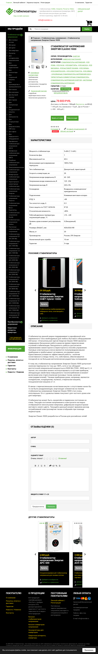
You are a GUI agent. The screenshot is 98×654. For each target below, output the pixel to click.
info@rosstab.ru (61, 93)
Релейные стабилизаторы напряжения (14, 162)
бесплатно (80, 104)
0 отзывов (54, 129)
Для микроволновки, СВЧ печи (14, 126)
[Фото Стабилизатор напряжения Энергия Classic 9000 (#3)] (43, 67)
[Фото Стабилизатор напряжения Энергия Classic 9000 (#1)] (33, 67)
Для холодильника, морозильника (14, 58)
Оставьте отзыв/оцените (76, 129)
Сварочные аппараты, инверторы (12, 330)
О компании (79, 2)
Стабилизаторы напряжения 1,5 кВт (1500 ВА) (14, 251)
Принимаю (88, 650)
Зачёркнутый (45, 466)
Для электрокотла (13, 116)
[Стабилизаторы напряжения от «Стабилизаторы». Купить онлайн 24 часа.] (21, 9)
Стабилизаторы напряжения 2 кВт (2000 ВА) (14, 258)
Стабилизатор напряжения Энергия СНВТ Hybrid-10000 (51, 296)
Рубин (72, 9)
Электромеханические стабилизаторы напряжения (16, 170)
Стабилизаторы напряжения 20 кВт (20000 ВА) (14, 315)
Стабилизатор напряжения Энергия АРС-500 (51, 560)
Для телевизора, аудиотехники (13, 65)
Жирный (35, 466)
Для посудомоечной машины (14, 110)
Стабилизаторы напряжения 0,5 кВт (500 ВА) (14, 236)
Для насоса (13, 89)
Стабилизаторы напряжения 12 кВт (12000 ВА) (14, 301)
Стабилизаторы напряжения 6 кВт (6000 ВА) (14, 279)
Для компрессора (13, 104)
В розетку (12, 53)
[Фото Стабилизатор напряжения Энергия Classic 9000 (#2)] (38, 67)
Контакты (12, 369)
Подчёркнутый (41, 466)
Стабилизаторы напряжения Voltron (14, 222)
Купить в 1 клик (57, 118)
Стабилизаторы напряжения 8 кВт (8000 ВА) (14, 286)
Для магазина (14, 92)
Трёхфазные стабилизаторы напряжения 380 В (14, 154)
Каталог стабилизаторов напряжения (34, 619)
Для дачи (12, 48)
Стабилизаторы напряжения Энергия (14, 191)
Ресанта (66, 9)
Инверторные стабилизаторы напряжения (14, 177)
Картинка (59, 466)
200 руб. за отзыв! (66, 131)
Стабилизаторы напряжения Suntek (14, 215)
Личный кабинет (19, 2)
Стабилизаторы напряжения (14, 36)
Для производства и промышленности (15, 84)
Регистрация (45, 2)
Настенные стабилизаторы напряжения (14, 229)
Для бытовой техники (13, 96)
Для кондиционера (14, 121)
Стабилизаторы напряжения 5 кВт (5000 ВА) (14, 272)
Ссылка (56, 466)
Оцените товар (37, 455)
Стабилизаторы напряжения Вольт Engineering (14, 206)
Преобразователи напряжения (14, 323)
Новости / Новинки (16, 372)
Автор (33, 437)
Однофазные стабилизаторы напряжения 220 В (14, 145)
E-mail (33, 446)
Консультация (72, 118)
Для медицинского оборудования (14, 136)
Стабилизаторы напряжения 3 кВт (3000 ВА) (14, 265)
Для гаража (13, 100)
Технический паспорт (39, 91)
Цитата (50, 466)
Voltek (53, 9)
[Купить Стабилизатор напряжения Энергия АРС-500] (53, 536)
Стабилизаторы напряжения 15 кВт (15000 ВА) (14, 308)
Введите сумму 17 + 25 (40, 494)
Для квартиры (14, 50)
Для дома (12, 45)
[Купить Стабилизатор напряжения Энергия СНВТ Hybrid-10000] (53, 272)
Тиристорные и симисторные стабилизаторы (14, 184)
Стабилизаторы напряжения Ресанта (14, 198)
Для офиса (12, 131)
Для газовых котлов (13, 41)
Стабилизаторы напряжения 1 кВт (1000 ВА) (14, 243)
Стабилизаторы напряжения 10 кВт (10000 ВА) (14, 294)
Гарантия (88, 2)
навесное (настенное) (72, 59)
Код (53, 466)
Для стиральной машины (13, 77)
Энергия (59, 9)
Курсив (38, 466)
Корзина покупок (33, 2)
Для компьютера (13, 71)
